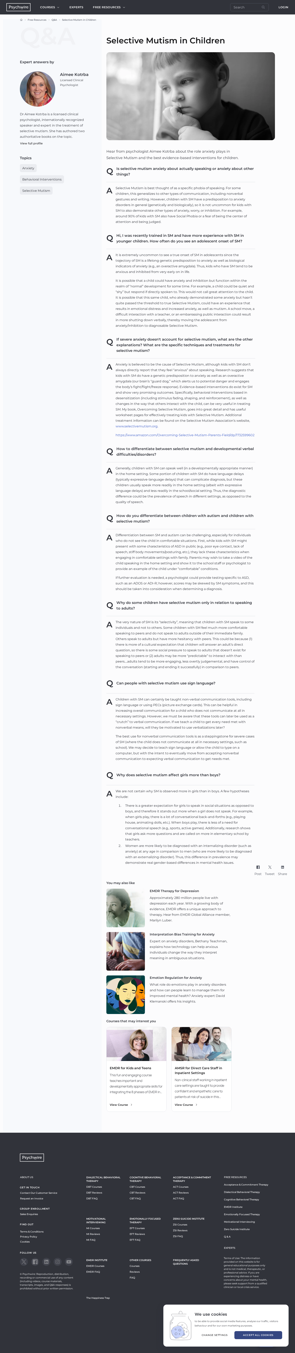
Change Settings (215, 1335)
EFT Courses (137, 1228)
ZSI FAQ (178, 1236)
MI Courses (93, 1228)
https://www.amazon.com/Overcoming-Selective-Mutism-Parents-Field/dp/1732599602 (185, 435)
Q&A (54, 19)
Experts (76, 7)
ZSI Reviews (180, 1230)
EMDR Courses (95, 1265)
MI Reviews (93, 1234)
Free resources (107, 7)
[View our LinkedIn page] (46, 1262)
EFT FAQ (135, 1239)
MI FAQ (90, 1239)
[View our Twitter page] (24, 1262)
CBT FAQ (135, 1198)
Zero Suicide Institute (237, 1229)
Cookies (25, 1241)
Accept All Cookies (258, 1335)
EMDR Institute (96, 1260)
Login (283, 7)
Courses (47, 7)
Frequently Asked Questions (186, 1262)
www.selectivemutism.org (137, 426)
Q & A (227, 1236)
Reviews (135, 1271)
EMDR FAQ (93, 1271)
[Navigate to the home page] (18, 7)
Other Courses (140, 1260)
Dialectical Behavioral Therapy (103, 1179)
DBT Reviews (94, 1192)
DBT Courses (94, 1186)
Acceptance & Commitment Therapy (192, 1179)
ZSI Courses (180, 1224)
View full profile (31, 143)
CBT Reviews (137, 1192)
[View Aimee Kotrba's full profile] (37, 89)
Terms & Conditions (32, 1231)
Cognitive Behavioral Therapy (145, 1179)
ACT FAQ (178, 1198)
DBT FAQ (92, 1198)
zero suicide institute (188, 1218)
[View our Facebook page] (35, 1262)
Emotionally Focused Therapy (145, 1220)
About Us (26, 1177)
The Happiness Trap (98, 1297)
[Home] (21, 19)
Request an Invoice (31, 1198)
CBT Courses (137, 1186)
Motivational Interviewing (96, 1220)
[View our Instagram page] (58, 1262)
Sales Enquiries (29, 1214)
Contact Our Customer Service (38, 1192)
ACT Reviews (181, 1192)
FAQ (132, 1277)
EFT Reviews (137, 1234)
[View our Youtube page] (69, 1262)
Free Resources (37, 19)
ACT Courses (180, 1186)
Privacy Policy (28, 1236)
